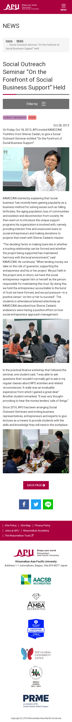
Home (9, 41)
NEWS (20, 41)
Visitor (32, 117)
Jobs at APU (12, 530)
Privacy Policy (42, 525)
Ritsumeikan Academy (36, 530)
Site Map (26, 525)
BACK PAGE (35, 485)
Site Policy (11, 525)
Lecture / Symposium (15, 117)
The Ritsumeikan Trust (18, 535)
